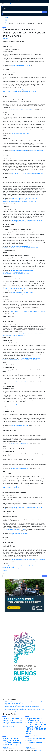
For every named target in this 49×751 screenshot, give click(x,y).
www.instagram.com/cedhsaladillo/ (19, 559)
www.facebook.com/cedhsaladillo (37, 559)
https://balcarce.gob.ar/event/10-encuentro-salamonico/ (24, 198)
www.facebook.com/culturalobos (37, 150)
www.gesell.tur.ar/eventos (29, 91)
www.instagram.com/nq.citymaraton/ (20, 311)
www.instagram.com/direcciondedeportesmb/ (22, 292)
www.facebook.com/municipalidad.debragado (13, 294)
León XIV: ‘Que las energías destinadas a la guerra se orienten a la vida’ (22, 705)
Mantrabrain (38, 750)
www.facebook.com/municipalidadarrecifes (12, 272)
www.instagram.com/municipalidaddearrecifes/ (22, 270)
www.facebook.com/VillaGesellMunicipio (12, 91)
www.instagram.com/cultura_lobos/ (19, 150)
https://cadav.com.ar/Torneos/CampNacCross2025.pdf (15, 273)
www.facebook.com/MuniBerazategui (11, 247)
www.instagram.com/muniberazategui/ (20, 246)
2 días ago (5, 747)
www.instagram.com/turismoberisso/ (20, 133)
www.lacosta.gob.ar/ (25, 221)
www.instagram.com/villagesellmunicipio (21, 89)
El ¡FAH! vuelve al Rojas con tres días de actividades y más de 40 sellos (35, 741)
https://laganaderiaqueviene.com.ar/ (19, 533)
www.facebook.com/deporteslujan (10, 487)
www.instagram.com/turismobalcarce (11, 201)
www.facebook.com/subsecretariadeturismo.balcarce (15, 199)
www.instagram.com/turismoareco (35, 333)
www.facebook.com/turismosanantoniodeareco (13, 335)
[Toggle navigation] (3, 8)
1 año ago (5, 38)
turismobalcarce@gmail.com (29, 201)
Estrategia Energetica (8, 40)
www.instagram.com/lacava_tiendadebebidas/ (22, 109)
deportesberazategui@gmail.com (30, 247)
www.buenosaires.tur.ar (25, 561)
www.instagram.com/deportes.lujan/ (20, 486)
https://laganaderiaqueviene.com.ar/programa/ (13, 529)
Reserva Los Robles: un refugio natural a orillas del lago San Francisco (22, 706)
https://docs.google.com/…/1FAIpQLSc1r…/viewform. (15, 288)
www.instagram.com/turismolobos (19, 381)
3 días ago (28, 747)
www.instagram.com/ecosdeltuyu (29, 359)
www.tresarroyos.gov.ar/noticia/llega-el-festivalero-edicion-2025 (27, 173)
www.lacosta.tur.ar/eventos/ (18, 220)
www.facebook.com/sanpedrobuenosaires (12, 67)
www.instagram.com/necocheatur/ (38, 311)
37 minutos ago (7, 725)
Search (4, 9)
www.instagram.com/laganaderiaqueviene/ (12, 534)
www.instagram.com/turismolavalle (10, 359)
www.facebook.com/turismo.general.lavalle (30, 358)
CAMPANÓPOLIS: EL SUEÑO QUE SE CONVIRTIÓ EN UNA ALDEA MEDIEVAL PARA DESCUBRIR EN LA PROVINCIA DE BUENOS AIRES (35, 724)
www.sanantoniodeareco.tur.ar (18, 333)
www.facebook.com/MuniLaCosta (10, 221)
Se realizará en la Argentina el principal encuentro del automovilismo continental (24, 708)
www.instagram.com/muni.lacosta (34, 220)
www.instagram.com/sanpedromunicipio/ (21, 65)
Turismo (4, 27)
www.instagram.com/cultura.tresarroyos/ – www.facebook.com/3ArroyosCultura (21, 175)
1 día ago (28, 733)
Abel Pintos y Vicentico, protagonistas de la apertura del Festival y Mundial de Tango (12, 741)
